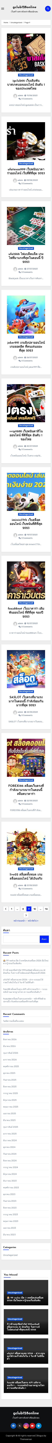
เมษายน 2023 (9, 1228)
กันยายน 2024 (9, 1154)
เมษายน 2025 (9, 1113)
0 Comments (27, 99)
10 (34, 909)
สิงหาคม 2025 (9, 1086)
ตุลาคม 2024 (9, 1147)
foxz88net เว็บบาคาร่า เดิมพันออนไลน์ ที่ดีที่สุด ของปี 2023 (26, 612)
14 (46, 909)
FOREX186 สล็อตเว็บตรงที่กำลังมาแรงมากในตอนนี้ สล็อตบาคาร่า (26, 790)
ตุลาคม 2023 (9, 1194)
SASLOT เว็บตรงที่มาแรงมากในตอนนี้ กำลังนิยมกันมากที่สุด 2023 (26, 701)
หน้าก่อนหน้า (19, 921)
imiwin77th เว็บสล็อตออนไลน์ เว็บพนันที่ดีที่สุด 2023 (26, 524)
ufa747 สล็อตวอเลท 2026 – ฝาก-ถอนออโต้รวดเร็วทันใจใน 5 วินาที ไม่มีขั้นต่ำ (26, 1356)
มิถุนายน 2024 (10, 1174)
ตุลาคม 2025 (9, 1073)
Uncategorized (26, 75)
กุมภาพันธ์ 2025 (10, 1127)
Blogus (40, 1435)
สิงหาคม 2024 (10, 1160)
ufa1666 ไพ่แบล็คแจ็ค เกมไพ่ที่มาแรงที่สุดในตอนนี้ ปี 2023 (26, 258)
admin (20, 95)
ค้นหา (6, 930)
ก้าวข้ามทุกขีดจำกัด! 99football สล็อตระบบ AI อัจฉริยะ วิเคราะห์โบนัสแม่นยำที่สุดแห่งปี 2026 (23, 1327)
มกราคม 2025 (10, 1134)
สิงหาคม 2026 (10, 1039)
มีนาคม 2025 (9, 1120)
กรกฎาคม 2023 (10, 1214)
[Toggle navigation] (2, 9)
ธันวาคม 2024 (10, 1140)
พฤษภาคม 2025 (10, 1107)
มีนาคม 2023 (9, 1234)
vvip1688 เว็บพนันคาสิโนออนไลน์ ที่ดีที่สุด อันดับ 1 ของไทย (26, 435)
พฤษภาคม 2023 (10, 1221)
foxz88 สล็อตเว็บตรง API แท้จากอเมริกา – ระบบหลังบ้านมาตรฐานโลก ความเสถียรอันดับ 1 (25, 1385)
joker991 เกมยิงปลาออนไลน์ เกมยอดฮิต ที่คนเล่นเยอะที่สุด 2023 (26, 346)
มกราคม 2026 (10, 1059)
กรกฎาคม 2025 (10, 1093)
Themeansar (26, 1439)
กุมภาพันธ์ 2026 (10, 1053)
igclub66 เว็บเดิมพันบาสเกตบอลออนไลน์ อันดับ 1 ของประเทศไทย (26, 84)
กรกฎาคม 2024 (10, 1167)
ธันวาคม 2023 (10, 1181)
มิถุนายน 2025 (10, 1100)
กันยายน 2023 (9, 1201)
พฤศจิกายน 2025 (11, 1066)
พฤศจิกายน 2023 (11, 1187)
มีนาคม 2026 (9, 1046)
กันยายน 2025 (9, 1080)
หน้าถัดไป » (33, 921)
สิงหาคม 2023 (9, 1208)
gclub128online (24, 7)
